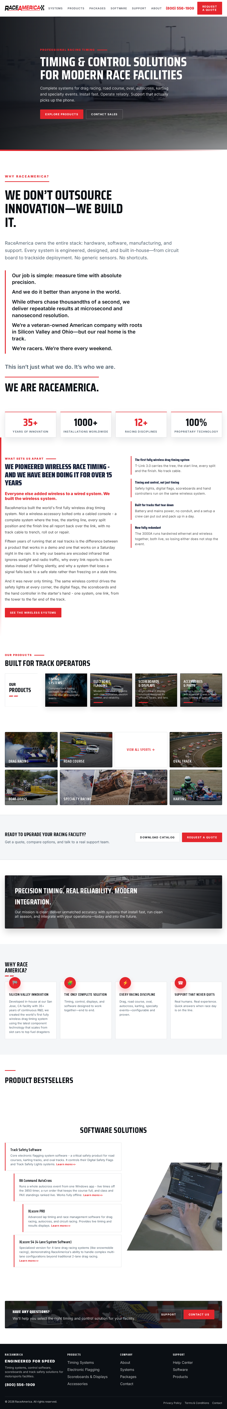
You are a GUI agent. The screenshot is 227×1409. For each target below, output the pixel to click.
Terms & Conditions (197, 1403)
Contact (126, 1384)
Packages (97, 8)
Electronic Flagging (83, 1369)
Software (119, 8)
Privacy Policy (172, 1403)
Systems (55, 8)
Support (139, 8)
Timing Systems (80, 1362)
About (156, 8)
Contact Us (199, 1314)
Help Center (183, 1362)
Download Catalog (157, 837)
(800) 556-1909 (180, 8)
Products (76, 8)
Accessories (77, 1384)
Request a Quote (209, 8)
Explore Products (61, 114)
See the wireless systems (33, 612)
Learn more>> (66, 1164)
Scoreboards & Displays (87, 1376)
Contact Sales (104, 114)
